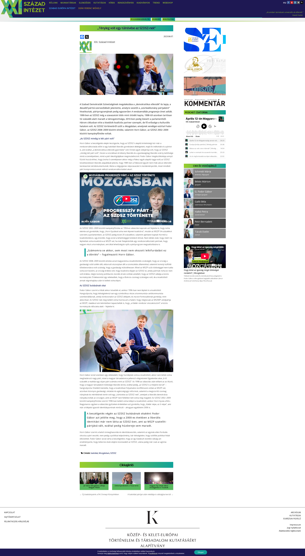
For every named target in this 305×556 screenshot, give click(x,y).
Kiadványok (143, 2)
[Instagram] (295, 2)
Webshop (168, 2)
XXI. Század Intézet (104, 42)
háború (157, 19)
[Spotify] (298, 2)
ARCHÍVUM (296, 512)
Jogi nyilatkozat (294, 527)
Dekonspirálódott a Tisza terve (126, 485)
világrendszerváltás (141, 19)
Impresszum (295, 524)
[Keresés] (301, 2)
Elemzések (85, 2)
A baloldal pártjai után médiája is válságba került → (150, 494)
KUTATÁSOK (295, 515)
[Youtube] (291, 2)
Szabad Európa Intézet (62, 8)
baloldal (94, 453)
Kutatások (100, 2)
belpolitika (169, 19)
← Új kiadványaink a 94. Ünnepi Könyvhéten (99, 494)
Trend (156, 2)
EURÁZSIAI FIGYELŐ (292, 518)
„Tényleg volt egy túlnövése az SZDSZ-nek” (126, 28)
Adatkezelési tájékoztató (290, 530)
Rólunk (53, 2)
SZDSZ (113, 453)
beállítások (153, 553)
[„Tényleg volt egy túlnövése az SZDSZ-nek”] (126, 68)
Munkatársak (68, 2)
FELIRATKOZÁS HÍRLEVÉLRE (16, 521)
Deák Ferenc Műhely (89, 8)
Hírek (112, 2)
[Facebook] (288, 2)
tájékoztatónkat (113, 553)
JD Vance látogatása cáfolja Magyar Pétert (94, 486)
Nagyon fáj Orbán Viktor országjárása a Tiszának (159, 486)
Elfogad (200, 552)
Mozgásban (104, 453)
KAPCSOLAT (9, 512)
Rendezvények (126, 2)
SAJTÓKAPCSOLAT (12, 517)
